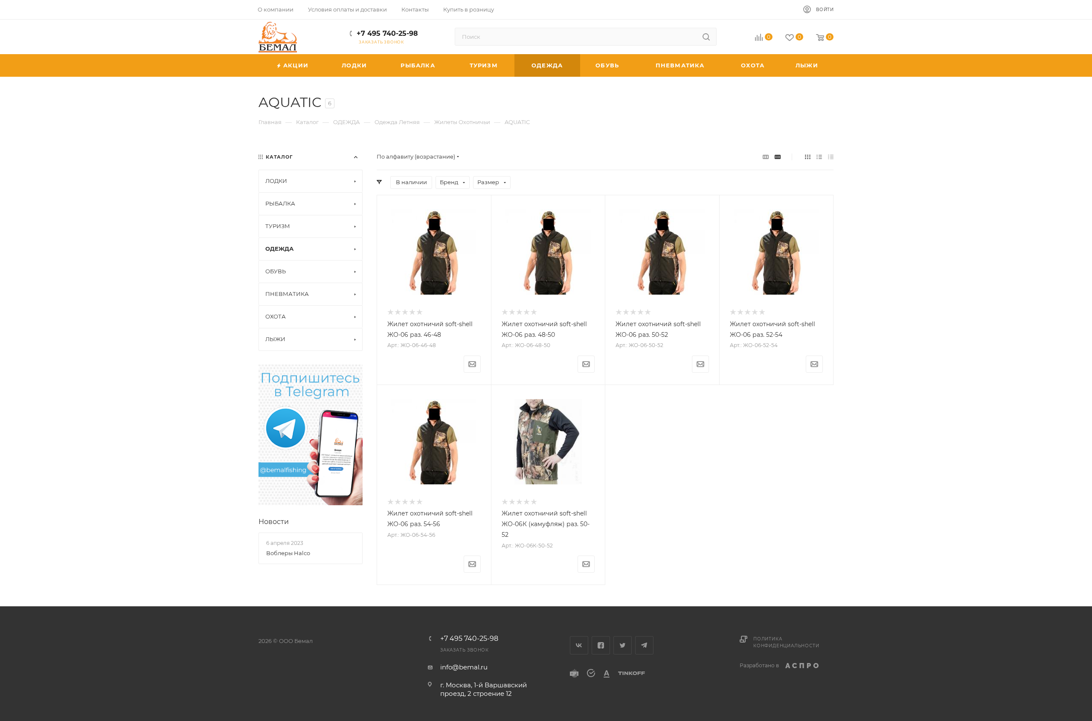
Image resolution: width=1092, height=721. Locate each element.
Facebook (601, 645)
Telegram (644, 645)
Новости (273, 522)
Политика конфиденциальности (786, 642)
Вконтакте (579, 645)
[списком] (819, 157)
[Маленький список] (766, 157)
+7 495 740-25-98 (387, 33)
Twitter (622, 645)
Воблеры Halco (288, 553)
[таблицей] (830, 157)
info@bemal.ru (464, 667)
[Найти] (706, 37)
